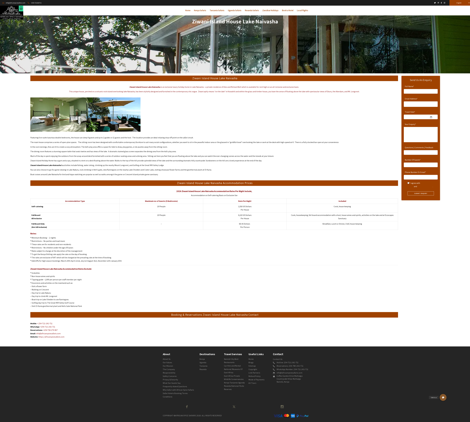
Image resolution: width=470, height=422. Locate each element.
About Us (167, 359)
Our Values (167, 362)
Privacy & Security (170, 379)
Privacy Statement (425, 186)
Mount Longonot (121, 165)
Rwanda (203, 369)
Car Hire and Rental (232, 366)
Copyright (252, 369)
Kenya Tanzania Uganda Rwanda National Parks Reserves (234, 386)
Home (251, 359)
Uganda (203, 362)
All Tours (252, 383)
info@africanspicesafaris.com (48, 333)
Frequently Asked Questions (175, 386)
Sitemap (252, 366)
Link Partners (254, 372)
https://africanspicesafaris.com (51, 337)
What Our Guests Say (172, 383)
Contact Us (277, 359)
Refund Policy (254, 376)
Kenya (202, 359)
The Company (169, 369)
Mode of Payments (256, 379)
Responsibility (169, 372)
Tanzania (203, 366)
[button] (443, 397)
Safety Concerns (170, 376)
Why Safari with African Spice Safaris (178, 390)
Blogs (251, 362)
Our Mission (168, 366)
